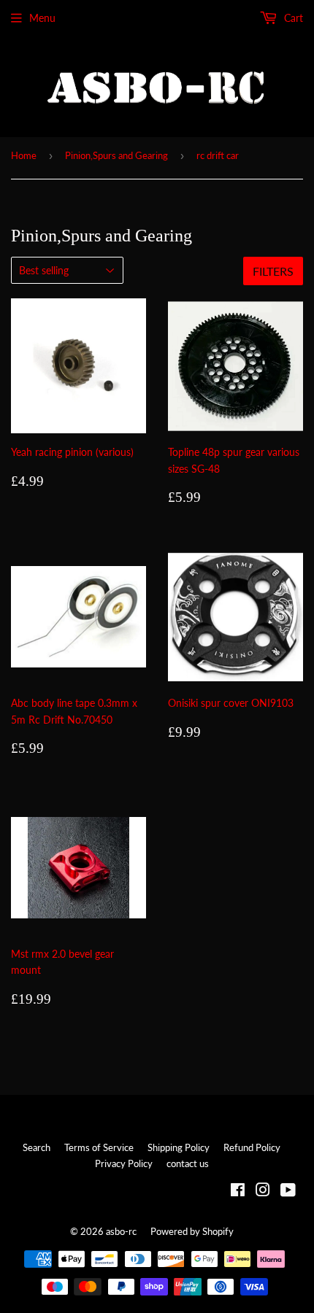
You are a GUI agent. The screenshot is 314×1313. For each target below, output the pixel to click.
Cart (292, 18)
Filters (273, 271)
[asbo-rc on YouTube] (288, 1191)
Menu (42, 18)
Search (36, 1147)
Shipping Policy (179, 1147)
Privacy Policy (124, 1163)
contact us (187, 1163)
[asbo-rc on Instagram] (263, 1191)
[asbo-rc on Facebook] (237, 1191)
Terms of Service (99, 1147)
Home (24, 155)
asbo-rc (121, 1231)
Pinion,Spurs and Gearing (116, 155)
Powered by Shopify (192, 1231)
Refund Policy (251, 1147)
